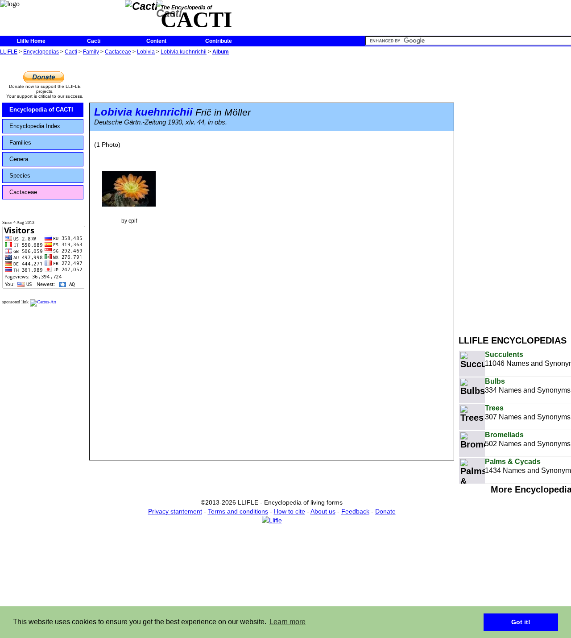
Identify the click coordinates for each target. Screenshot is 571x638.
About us (322, 511)
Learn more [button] (287, 622)
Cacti (93, 41)
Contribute (218, 41)
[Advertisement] (515, 191)
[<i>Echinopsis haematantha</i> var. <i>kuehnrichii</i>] (129, 188)
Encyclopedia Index (34, 126)
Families (20, 142)
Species (19, 175)
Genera (18, 159)
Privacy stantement (175, 511)
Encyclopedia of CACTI (41, 109)
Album (220, 52)
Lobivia (146, 52)
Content (156, 41)
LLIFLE (8, 52)
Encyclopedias (41, 52)
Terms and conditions (238, 511)
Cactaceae (118, 52)
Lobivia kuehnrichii (184, 52)
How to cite (289, 511)
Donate (385, 511)
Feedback (355, 511)
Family (91, 52)
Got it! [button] (520, 622)
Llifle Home (31, 41)
